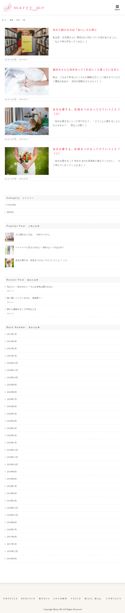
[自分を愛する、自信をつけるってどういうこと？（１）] (9, 260)
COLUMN (11, 205)
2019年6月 (12, 493)
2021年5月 (12, 348)
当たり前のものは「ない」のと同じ (75, 30)
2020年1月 (12, 442)
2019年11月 (12, 457)
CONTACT (114, 598)
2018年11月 (12, 515)
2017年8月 (12, 537)
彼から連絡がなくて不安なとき (21, 309)
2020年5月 (12, 414)
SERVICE (28, 598)
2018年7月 (12, 529)
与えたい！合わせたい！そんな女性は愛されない (30, 286)
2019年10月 (12, 464)
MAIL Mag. (94, 598)
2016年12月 (12, 551)
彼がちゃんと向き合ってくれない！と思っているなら (86, 70)
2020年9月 (12, 384)
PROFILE (10, 598)
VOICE (76, 598)
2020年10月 (12, 377)
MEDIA (10, 212)
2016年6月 (12, 558)
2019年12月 (12, 450)
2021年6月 (12, 341)
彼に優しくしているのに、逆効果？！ (25, 298)
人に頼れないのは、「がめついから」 (33, 234)
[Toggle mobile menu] (117, 7)
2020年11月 (12, 370)
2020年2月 (12, 435)
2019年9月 (12, 471)
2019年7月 (12, 486)
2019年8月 (12, 479)
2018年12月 (12, 508)
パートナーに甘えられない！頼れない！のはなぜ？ (39, 247)
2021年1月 (12, 356)
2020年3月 (12, 428)
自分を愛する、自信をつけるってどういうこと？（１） (41, 260)
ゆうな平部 (11, 60)
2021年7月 (12, 334)
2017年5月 (12, 544)
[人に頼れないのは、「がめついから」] (9, 234)
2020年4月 (12, 421)
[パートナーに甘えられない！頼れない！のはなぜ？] (9, 247)
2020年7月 (12, 399)
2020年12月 (12, 363)
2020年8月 (12, 392)
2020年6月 (12, 406)
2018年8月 (12, 522)
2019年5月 (12, 500)
